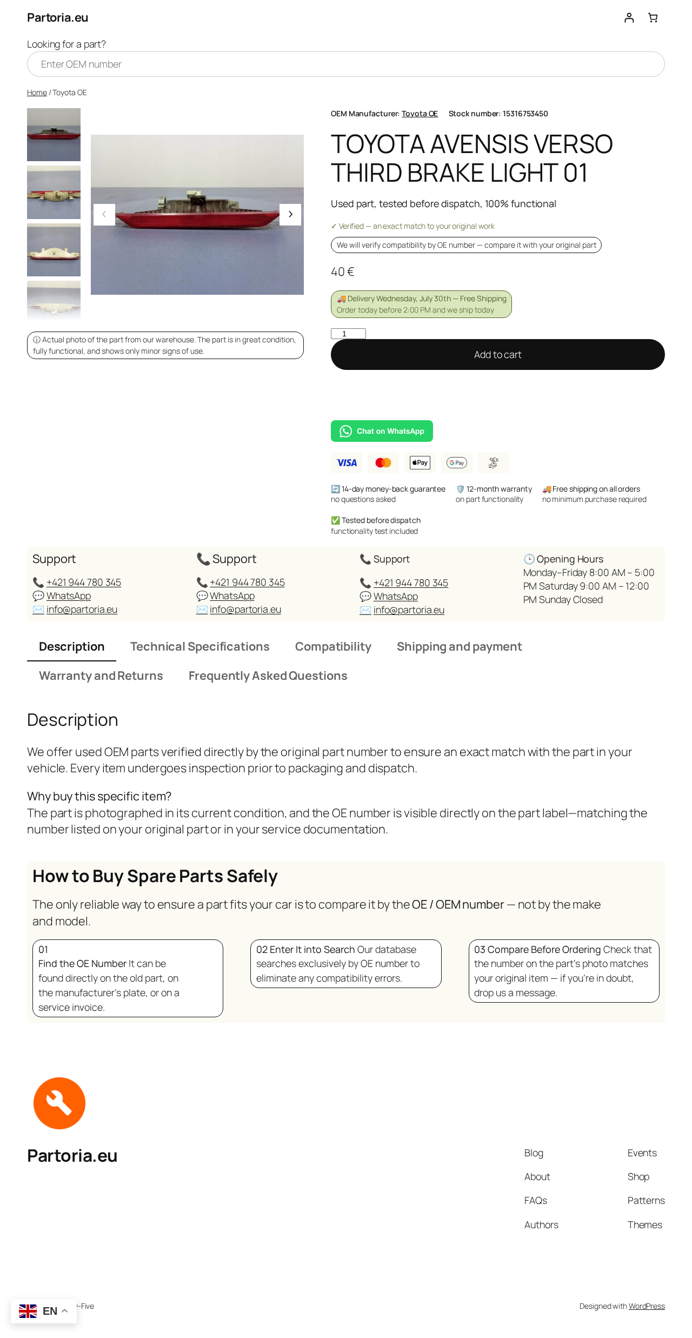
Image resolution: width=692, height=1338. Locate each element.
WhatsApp (68, 595)
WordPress (647, 1306)
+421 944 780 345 (83, 581)
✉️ (38, 608)
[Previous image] (104, 215)
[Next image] (290, 215)
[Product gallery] (197, 214)
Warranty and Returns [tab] (101, 675)
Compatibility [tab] (333, 646)
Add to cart (498, 354)
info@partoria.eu (81, 608)
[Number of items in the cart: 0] (653, 17)
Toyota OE (420, 113)
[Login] (629, 17)
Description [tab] (72, 646)
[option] (54, 192)
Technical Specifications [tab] (200, 646)
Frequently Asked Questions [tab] (268, 675)
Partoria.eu (58, 17)
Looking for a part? (66, 43)
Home (37, 92)
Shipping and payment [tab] (459, 646)
